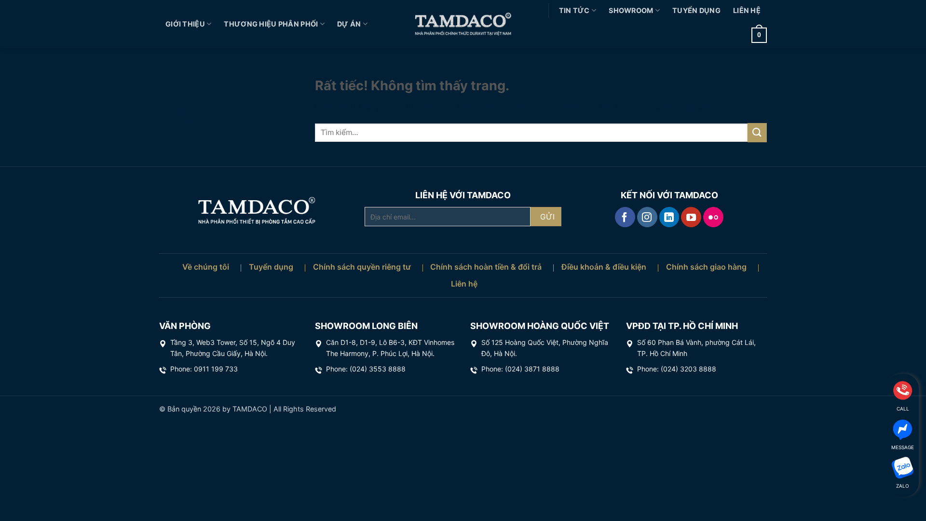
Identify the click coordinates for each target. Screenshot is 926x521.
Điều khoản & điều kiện (603, 267)
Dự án (349, 24)
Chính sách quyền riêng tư (362, 267)
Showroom (631, 10)
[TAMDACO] (463, 24)
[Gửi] (757, 132)
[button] (759, 35)
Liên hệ (747, 10)
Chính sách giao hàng (706, 267)
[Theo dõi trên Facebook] (625, 217)
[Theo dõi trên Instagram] (647, 217)
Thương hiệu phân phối (271, 24)
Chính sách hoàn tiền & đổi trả (486, 267)
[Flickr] (713, 217)
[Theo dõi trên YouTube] (691, 217)
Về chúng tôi (205, 267)
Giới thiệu (185, 24)
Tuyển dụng (696, 10)
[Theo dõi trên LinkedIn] (669, 217)
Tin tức (574, 10)
